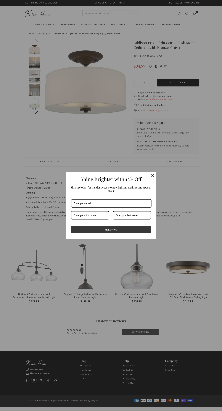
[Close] (152, 175)
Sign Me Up (111, 229)
